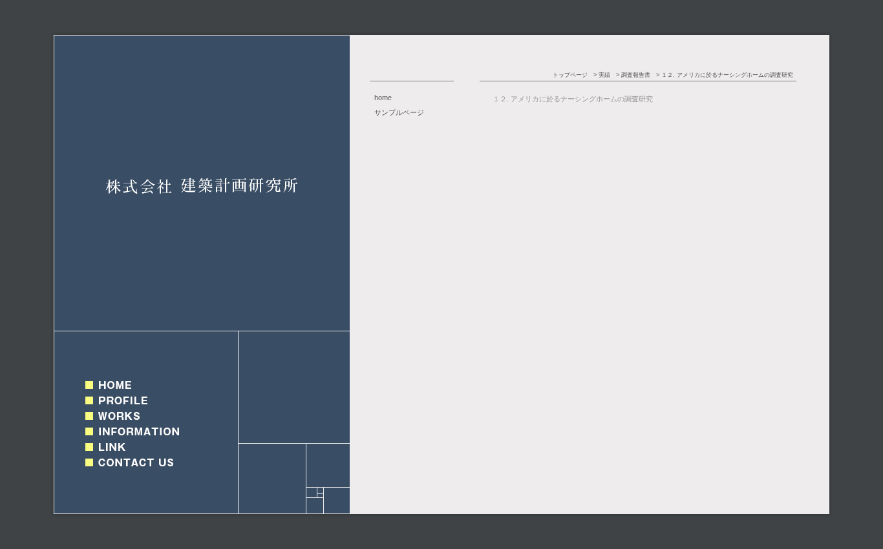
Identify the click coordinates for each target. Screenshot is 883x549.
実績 (604, 75)
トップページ (570, 75)
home (383, 97)
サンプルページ (399, 112)
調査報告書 (635, 75)
